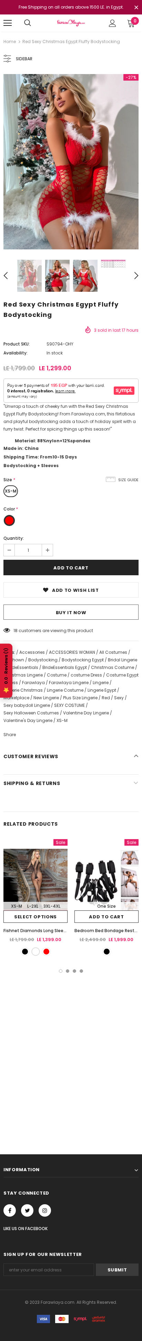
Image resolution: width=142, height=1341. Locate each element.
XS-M (11, 491)
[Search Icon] (27, 23)
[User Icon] (112, 23)
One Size (106, 906)
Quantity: (13, 538)
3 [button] (74, 971)
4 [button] (81, 971)
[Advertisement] (71, 1047)
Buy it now (71, 612)
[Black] (25, 952)
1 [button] (60, 971)
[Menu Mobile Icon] (7, 23)
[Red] (46, 952)
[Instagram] (45, 1210)
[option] (71, 161)
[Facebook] (9, 1210)
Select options (35, 917)
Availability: (15, 353)
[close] (136, 7)
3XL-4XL (51, 906)
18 (15, 630)
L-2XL (32, 906)
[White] (36, 952)
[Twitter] (27, 1210)
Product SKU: (16, 344)
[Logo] (71, 23)
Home (9, 41)
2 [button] (67, 971)
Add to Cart (106, 917)
